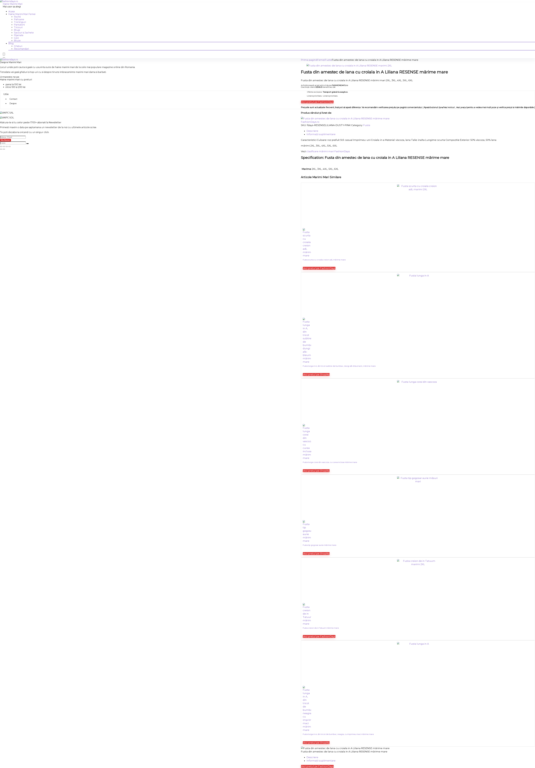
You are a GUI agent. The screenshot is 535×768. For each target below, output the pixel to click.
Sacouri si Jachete (24, 32)
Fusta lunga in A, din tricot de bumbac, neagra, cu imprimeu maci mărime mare (338, 734)
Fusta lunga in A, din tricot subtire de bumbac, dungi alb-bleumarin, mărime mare (339, 366)
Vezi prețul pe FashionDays (317, 102)
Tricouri (18, 27)
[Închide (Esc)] (9, 146)
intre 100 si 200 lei (15, 87)
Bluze (17, 40)
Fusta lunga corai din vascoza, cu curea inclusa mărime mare (330, 462)
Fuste (328, 59)
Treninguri (20, 22)
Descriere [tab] (312, 131)
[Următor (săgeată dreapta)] (4, 149)
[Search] (4, 57)
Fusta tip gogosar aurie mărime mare (319, 545)
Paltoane (19, 19)
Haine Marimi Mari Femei (21, 14)
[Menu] (4, 54)
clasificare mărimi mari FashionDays (328, 151)
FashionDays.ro (310, 121)
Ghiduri (18, 46)
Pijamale (18, 35)
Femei (321, 59)
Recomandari (21, 48)
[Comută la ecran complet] (4, 146)
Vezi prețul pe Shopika (316, 374)
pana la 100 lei (13, 84)
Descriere (312, 757)
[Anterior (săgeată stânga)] (1, 149)
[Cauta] (27, 143)
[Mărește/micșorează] (1, 146)
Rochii (17, 16)
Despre (13, 103)
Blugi (17, 30)
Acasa (11, 11)
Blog (11, 43)
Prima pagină (309, 59)
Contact (13, 99)
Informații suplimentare (321, 760)
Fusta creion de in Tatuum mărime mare (321, 628)
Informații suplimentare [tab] (321, 134)
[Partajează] (7, 146)
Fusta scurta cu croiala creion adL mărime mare (324, 260)
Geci (16, 38)
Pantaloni (19, 24)
